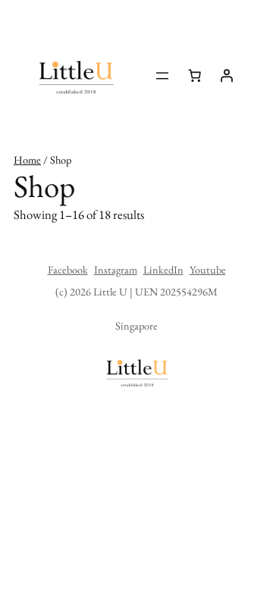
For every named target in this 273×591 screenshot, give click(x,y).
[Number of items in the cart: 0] (195, 76)
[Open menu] (162, 76)
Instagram (115, 269)
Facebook (68, 269)
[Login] (227, 76)
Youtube (208, 269)
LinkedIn (163, 269)
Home (27, 159)
